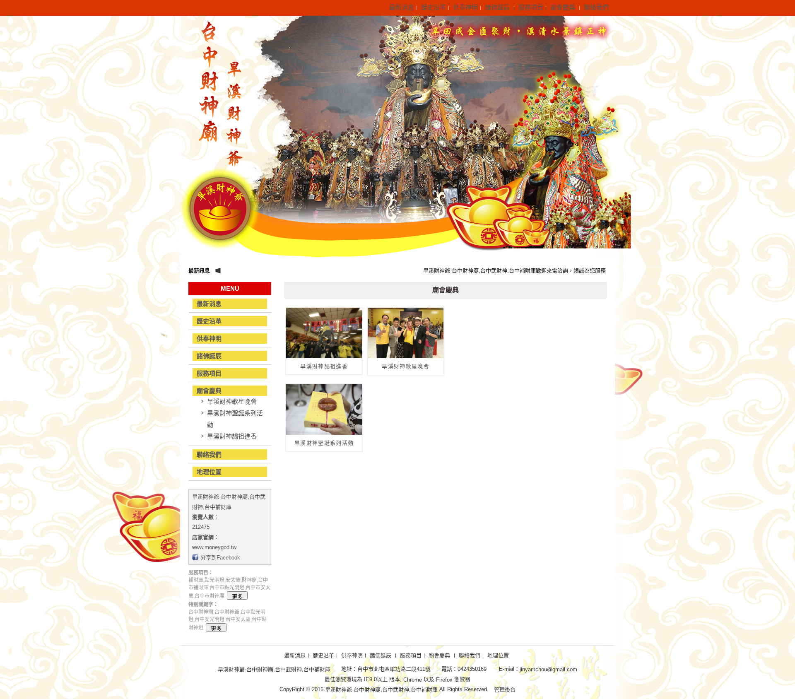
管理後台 (505, 690)
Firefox (444, 679)
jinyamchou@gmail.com (548, 669)
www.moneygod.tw (214, 547)
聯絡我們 (596, 7)
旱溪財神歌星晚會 (232, 401)
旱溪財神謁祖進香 (232, 436)
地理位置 (209, 471)
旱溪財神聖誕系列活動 (235, 419)
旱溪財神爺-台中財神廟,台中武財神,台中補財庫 (274, 669)
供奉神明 (465, 7)
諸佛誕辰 (498, 7)
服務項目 (530, 7)
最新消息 (401, 7)
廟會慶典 (563, 7)
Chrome (413, 679)
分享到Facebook (220, 557)
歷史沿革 (433, 7)
